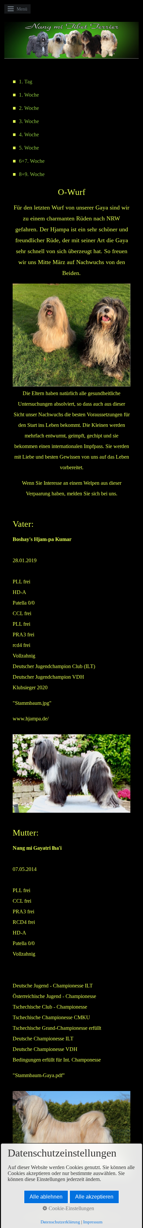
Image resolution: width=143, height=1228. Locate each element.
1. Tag (25, 81)
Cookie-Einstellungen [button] (70, 1208)
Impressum (92, 1221)
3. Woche (29, 121)
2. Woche (29, 108)
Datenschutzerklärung (60, 1221)
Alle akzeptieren (94, 1197)
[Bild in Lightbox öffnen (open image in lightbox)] (71, 335)
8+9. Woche (32, 174)
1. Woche (29, 95)
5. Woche (29, 148)
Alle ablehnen (46, 1197)
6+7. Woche (32, 161)
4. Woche (29, 134)
